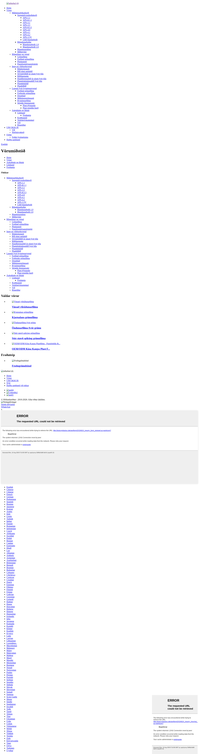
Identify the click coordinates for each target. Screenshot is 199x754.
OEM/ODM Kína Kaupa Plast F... (31, 348)
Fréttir (9, 135)
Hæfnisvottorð (18, 132)
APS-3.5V (27, 37)
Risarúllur (21, 125)
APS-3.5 (26, 25)
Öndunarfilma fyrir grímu (26, 327)
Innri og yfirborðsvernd (22, 66)
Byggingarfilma (24, 100)
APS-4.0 (26, 30)
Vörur (9, 10)
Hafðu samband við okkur (17, 385)
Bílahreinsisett (23, 69)
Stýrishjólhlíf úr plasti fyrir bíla (30, 74)
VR (13, 130)
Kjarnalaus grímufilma (25, 317)
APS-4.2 (26, 35)
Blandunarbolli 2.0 (31, 47)
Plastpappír (22, 61)
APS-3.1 (26, 22)
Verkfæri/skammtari (25, 120)
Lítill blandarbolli (30, 39)
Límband (21, 113)
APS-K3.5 (27, 27)
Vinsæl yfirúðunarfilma (25, 306)
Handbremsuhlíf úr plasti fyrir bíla (31, 79)
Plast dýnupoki (29, 105)
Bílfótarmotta (23, 76)
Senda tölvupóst (8, 404)
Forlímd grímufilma (25, 59)
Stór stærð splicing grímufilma (29, 338)
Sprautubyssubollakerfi (27, 15)
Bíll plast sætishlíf (24, 71)
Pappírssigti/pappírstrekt (27, 64)
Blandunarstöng (24, 49)
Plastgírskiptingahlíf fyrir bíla (29, 81)
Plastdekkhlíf (22, 83)
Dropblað (21, 96)
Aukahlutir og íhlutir (20, 110)
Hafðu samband (13, 139)
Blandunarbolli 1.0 (31, 44)
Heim (8, 8)
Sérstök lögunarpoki (26, 103)
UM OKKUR (12, 127)
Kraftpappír (22, 118)
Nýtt (8, 383)
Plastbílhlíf (21, 86)
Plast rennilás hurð (30, 108)
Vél (18, 122)
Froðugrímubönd (21, 365)
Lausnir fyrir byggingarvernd (24, 88)
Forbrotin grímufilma (26, 93)
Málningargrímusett (25, 98)
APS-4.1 (26, 32)
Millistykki (22, 52)
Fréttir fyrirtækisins (20, 137)
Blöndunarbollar (24, 42)
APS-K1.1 (27, 20)
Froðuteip (27, 115)
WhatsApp (5, 407)
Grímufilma (22, 57)
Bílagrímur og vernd (20, 54)
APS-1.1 (26, 18)
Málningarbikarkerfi (20, 13)
